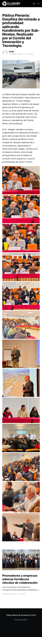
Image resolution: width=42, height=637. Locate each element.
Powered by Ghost (21, 620)
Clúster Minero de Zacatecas (17, 615)
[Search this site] (34, 3)
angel (11, 51)
